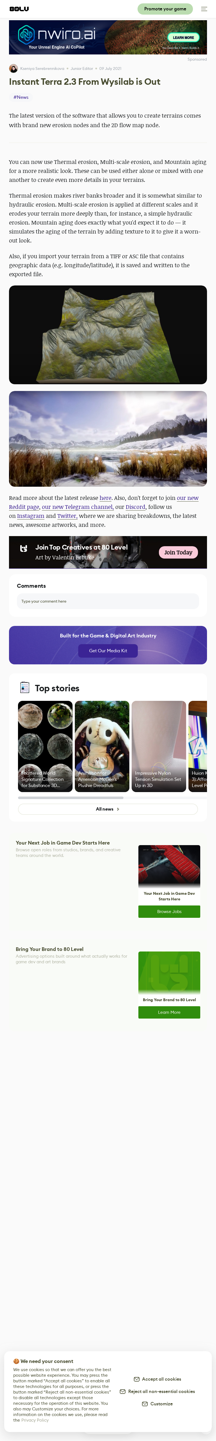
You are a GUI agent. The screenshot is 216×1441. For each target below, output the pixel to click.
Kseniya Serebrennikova (42, 68)
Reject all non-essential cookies (160, 1391)
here (105, 498)
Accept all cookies (160, 1379)
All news (104, 809)
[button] (108, 334)
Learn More (169, 1012)
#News (21, 97)
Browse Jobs (169, 911)
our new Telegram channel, (78, 507)
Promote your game (165, 9)
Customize (160, 1404)
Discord (135, 507)
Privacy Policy (35, 1420)
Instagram (30, 516)
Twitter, (67, 516)
